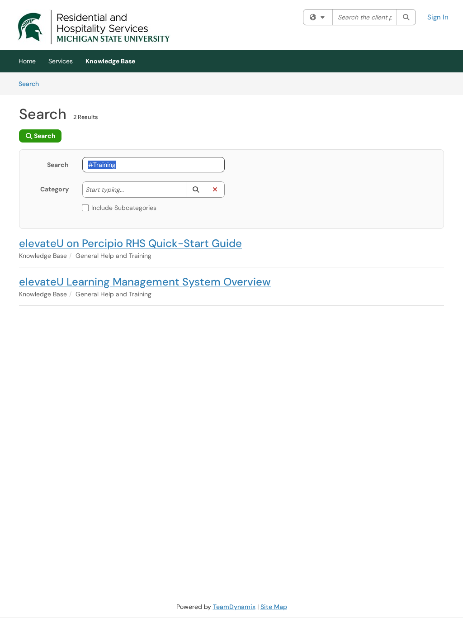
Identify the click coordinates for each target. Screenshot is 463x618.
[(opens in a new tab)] (93, 27)
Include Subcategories (123, 208)
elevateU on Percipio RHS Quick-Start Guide (130, 243)
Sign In (438, 17)
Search (32, 83)
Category (54, 189)
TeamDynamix (234, 607)
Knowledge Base (110, 61)
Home (27, 61)
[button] (195, 189)
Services (60, 61)
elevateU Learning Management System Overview (145, 282)
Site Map (273, 607)
